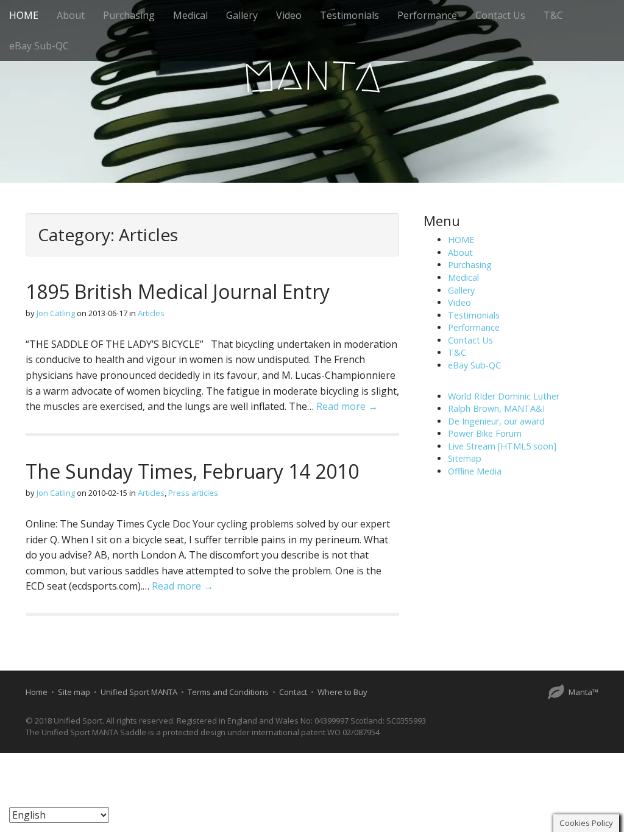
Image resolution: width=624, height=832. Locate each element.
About (71, 15)
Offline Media (475, 471)
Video (289, 15)
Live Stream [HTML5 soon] (502, 446)
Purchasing (129, 15)
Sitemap (464, 458)
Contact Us (500, 15)
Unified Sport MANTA (139, 691)
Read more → (347, 406)
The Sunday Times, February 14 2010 (192, 471)
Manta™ (583, 691)
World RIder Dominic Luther (503, 396)
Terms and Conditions (228, 691)
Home (37, 691)
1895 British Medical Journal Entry (178, 291)
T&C (553, 15)
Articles (151, 313)
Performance (427, 15)
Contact (293, 691)
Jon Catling (56, 313)
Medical (190, 15)
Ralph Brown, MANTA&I (496, 408)
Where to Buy (342, 691)
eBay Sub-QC (39, 45)
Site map (74, 691)
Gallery (242, 15)
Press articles (193, 492)
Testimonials (349, 15)
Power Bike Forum (485, 433)
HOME (23, 15)
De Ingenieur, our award (496, 421)
